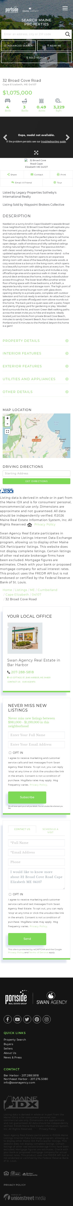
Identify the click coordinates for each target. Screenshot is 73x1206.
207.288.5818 (30, 1075)
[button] (67, 34)
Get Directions (36, 481)
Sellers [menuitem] (8, 1048)
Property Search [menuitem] (15, 1039)
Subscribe (27, 797)
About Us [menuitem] (10, 1053)
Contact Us (14, 682)
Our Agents (28, 682)
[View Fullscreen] (7, 431)
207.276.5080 (39, 1079)
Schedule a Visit (50, 830)
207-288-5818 (22, 672)
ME (32, 590)
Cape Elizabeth (17, 594)
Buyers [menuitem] (8, 1044)
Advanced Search (20, 45)
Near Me (55, 45)
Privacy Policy (45, 524)
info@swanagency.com (19, 1082)
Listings (21, 590)
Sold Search (38, 57)
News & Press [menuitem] (13, 1057)
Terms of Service (38, 952)
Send (27, 939)
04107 (36, 594)
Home (7, 590)
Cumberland (47, 590)
